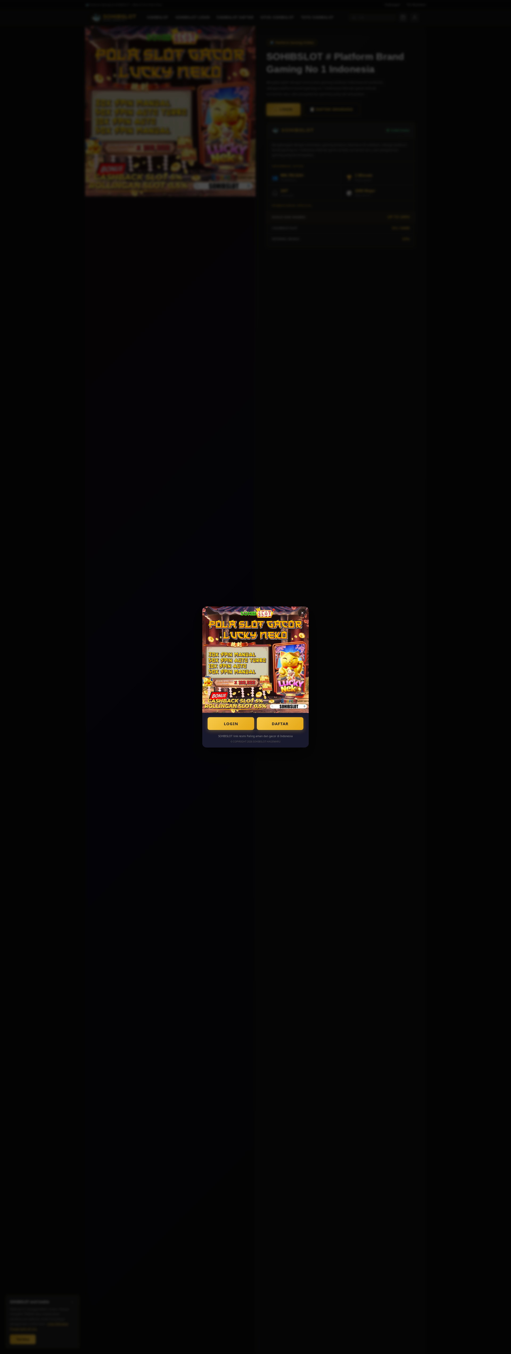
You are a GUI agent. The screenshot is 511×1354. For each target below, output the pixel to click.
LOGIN (231, 723)
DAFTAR (280, 723)
